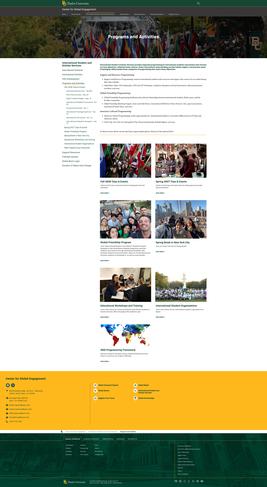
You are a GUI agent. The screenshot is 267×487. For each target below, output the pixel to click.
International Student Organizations (79, 143)
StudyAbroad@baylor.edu (19, 417)
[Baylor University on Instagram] (184, 482)
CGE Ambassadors (70, 78)
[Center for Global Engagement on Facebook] (8, 385)
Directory (83, 451)
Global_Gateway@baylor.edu (20, 409)
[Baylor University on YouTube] (201, 482)
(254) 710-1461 (15, 421)
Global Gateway (139, 14)
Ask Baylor (69, 451)
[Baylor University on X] (188, 482)
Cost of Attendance (183, 452)
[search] (198, 3)
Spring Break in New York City (76, 135)
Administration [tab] (108, 439)
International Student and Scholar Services (100, 14)
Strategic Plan (99, 454)
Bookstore (69, 454)
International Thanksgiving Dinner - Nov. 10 (81, 112)
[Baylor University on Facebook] (180, 482)
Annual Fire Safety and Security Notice (189, 449)
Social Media (99, 451)
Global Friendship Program (75, 131)
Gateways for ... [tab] (133, 439)
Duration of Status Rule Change (76, 165)
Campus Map (84, 448)
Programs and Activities (73, 83)
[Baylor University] (75, 3)
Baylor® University (102, 481)
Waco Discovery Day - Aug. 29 (77, 94)
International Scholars (72, 74)
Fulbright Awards (70, 156)
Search (97, 448)
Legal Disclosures (183, 458)
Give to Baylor (84, 454)
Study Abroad (75, 14)
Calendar (83, 445)
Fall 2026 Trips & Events (74, 87)
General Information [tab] (72, 439)
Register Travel (174, 14)
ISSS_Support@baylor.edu (19, 413)
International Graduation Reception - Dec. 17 (81, 122)
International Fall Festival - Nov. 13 (79, 117)
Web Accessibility (183, 474)
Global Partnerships (156, 14)
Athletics (68, 448)
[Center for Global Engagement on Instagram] (13, 385)
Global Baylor (124, 14)
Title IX (180, 471)
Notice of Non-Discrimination (186, 465)
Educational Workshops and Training (79, 139)
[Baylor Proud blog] (175, 482)
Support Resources (71, 152)
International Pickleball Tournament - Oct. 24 (81, 103)
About (64, 14)
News (96, 445)
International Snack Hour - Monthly (79, 91)
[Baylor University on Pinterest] (197, 482)
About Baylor (69, 445)
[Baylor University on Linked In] (193, 482)
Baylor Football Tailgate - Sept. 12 (78, 98)
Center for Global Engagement (79, 9)
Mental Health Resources (185, 461)
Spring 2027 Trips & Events (75, 127)
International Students (72, 69)
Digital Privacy (182, 455)
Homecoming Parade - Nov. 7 (77, 108)
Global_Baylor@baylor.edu (19, 405)
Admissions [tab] (120, 439)
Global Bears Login (71, 160)
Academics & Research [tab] (91, 439)
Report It (180, 468)
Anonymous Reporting (184, 446)
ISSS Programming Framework (77, 147)
